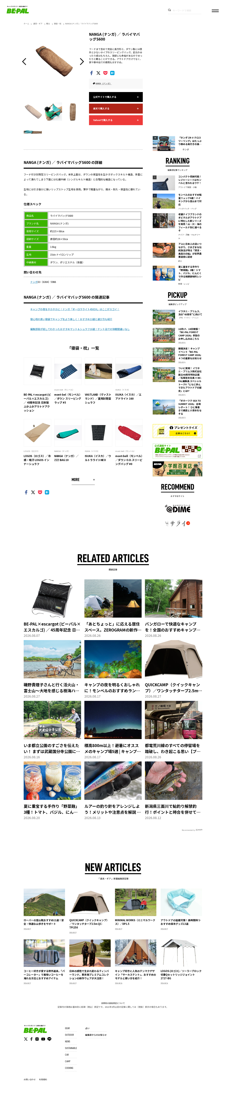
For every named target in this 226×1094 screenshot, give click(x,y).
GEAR (67, 1028)
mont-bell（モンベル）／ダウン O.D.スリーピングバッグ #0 (128, 460)
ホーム (26, 23)
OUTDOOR (69, 1035)
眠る (48, 23)
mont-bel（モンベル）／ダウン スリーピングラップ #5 (67, 398)
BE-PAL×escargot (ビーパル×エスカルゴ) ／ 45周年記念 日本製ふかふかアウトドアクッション (37, 402)
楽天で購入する (101, 108)
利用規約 (43, 1079)
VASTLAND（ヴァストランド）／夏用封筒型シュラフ (98, 398)
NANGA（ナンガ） (104, 83)
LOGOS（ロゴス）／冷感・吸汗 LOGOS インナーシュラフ (37, 460)
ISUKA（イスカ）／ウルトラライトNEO (98, 458)
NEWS (67, 1041)
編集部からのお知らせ (96, 1034)
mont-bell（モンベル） (64, 389)
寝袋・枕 (57, 23)
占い (87, 1028)
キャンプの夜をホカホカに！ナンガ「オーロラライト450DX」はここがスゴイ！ (74, 309)
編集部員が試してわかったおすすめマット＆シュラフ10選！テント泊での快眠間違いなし (80, 329)
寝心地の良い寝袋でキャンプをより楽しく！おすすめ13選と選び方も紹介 (71, 319)
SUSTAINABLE (71, 1048)
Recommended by (188, 830)
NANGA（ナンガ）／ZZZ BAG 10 (66, 458)
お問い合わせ (30, 1079)
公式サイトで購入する (104, 96)
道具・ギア (37, 23)
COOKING (69, 1068)
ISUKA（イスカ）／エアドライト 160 (128, 396)
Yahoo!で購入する (103, 120)
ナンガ (34, 282)
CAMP (67, 1061)
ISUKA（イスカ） (122, 389)
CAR (67, 1054)
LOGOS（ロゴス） (32, 451)
